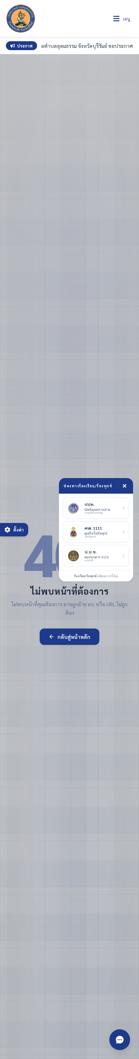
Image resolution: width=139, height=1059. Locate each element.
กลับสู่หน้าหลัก (73, 636)
